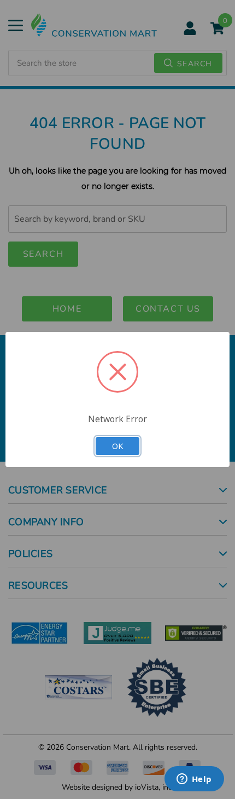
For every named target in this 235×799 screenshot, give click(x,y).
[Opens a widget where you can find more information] (194, 780)
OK (117, 445)
